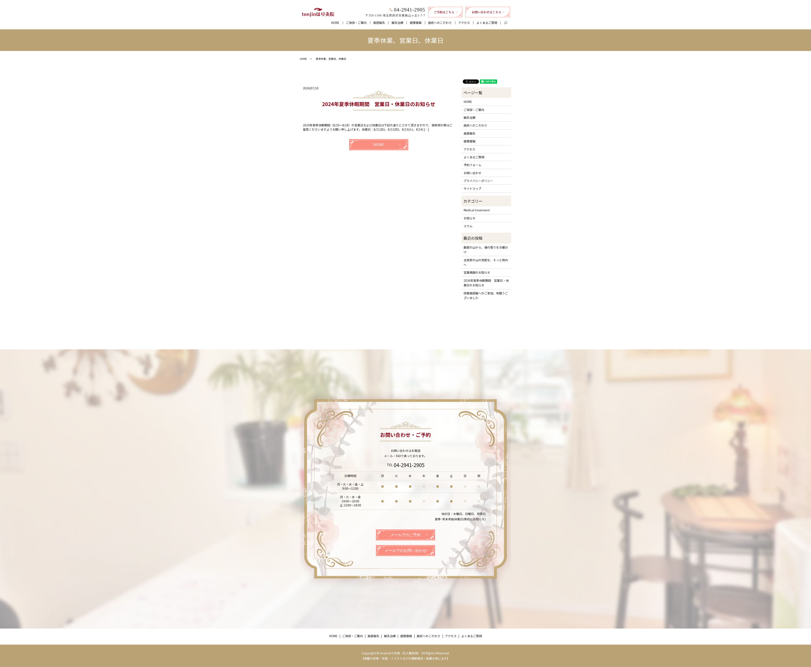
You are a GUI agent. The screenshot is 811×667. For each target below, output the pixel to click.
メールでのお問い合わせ (405, 550)
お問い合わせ (472, 173)
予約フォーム (472, 165)
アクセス (464, 23)
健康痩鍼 (416, 23)
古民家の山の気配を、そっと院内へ (486, 262)
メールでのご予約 (405, 535)
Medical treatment (477, 210)
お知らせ (469, 218)
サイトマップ (472, 188)
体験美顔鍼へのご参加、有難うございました (486, 295)
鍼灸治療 (397, 23)
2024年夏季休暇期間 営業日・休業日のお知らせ (378, 104)
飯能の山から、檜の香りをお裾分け (486, 249)
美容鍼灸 (379, 23)
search (507, 23)
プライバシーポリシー (478, 181)
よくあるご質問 (486, 23)
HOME (335, 23)
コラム (468, 226)
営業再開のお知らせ (477, 272)
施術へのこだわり (440, 23)
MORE (378, 144)
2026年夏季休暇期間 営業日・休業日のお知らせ (486, 282)
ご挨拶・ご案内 (356, 23)
